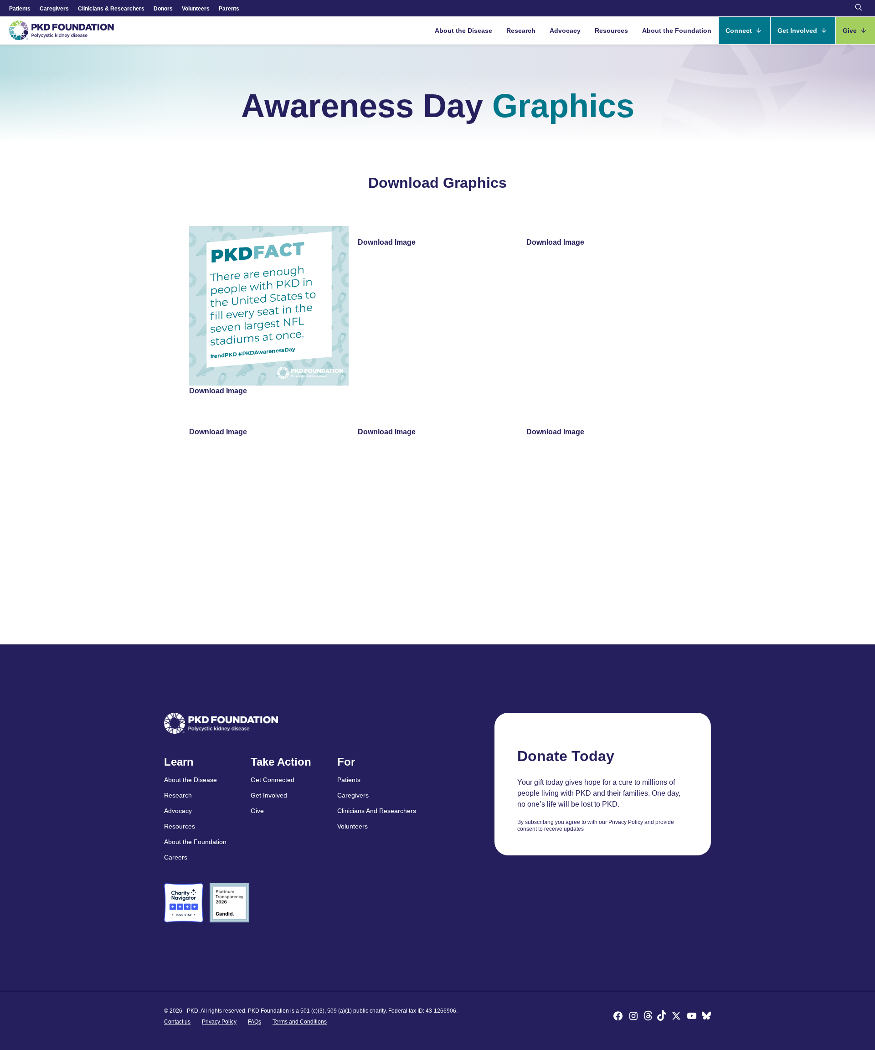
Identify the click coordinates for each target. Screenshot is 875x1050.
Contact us (177, 1022)
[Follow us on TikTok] (661, 1017)
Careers (175, 857)
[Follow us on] (706, 1017)
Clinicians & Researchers (111, 8)
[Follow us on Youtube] (691, 1017)
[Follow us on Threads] (648, 1017)
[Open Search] (858, 8)
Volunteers (196, 8)
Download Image (218, 391)
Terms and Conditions (300, 1022)
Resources (611, 30)
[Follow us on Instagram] (633, 1017)
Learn (179, 762)
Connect (740, 30)
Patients (20, 8)
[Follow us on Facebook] (617, 1017)
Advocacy (565, 30)
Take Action (281, 762)
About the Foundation (676, 30)
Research (520, 30)
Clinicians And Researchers (376, 810)
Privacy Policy (219, 1022)
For (346, 762)
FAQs (254, 1022)
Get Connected (272, 779)
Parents (229, 8)
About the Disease (463, 30)
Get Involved (798, 30)
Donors (163, 8)
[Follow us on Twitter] (676, 1017)
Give (851, 30)
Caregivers (54, 8)
